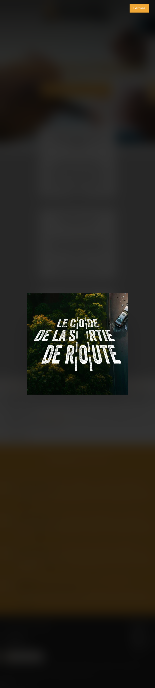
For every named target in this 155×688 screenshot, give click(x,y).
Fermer (139, 8)
